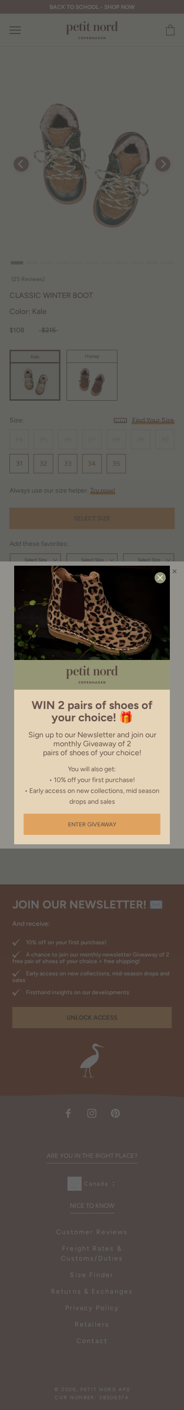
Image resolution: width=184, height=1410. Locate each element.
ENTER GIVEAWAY (92, 824)
